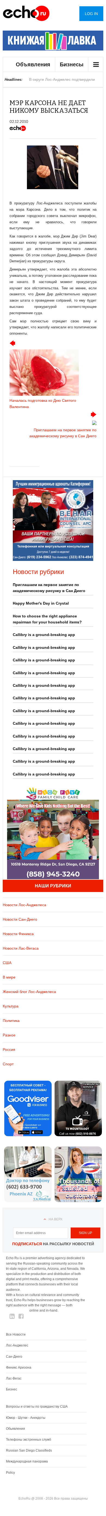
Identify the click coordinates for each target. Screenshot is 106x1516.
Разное (9, 1035)
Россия (9, 1049)
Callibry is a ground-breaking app (44, 634)
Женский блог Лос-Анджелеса (29, 991)
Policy (10, 1473)
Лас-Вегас (13, 1378)
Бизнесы (71, 64)
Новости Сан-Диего (20, 919)
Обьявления (15, 1429)
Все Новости (16, 1334)
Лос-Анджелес (17, 1345)
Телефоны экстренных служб (28, 1439)
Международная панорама (27, 1461)
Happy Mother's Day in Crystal (41, 603)
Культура (10, 1006)
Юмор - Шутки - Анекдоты (25, 1418)
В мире (9, 977)
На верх (56, 1219)
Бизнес (11, 1389)
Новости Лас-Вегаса (21, 948)
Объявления (33, 64)
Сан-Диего (14, 1357)
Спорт (8, 1064)
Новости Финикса (18, 934)
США (7, 963)
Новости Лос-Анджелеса (24, 905)
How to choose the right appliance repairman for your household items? (47, 619)
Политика (11, 1020)
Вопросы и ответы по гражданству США (37, 1406)
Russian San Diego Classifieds (29, 1450)
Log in (91, 13)
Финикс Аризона (18, 1367)
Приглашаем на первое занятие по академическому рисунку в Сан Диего (49, 587)
